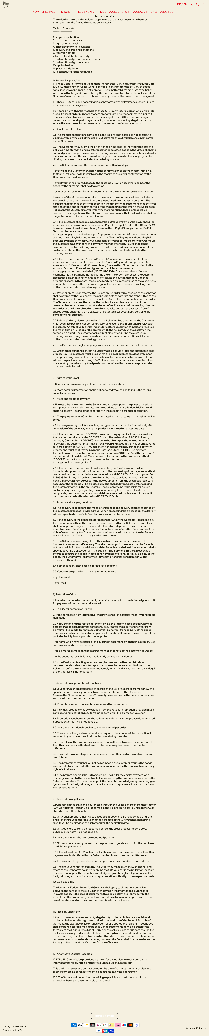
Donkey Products (18, 1026)
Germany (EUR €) (195, 1028)
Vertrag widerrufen (104, 1015)
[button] (198, 4)
